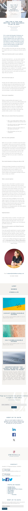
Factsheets (14, 494)
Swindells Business (12, 488)
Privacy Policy (11, 492)
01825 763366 (7, 470)
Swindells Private (11, 486)
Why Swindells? (11, 490)
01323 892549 (7, 474)
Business (14, 289)
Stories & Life (14, 292)
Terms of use (10, 493)
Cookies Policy (11, 491)
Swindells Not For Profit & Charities (15, 489)
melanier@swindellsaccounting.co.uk (15, 273)
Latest (14, 286)
